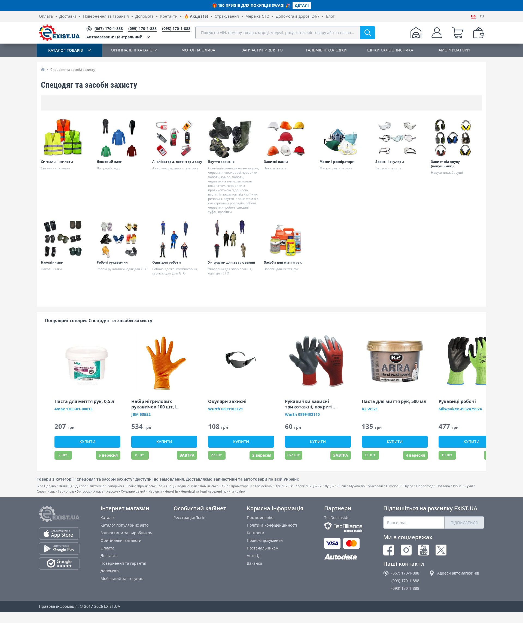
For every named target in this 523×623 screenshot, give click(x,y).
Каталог (108, 517)
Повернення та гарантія (106, 16)
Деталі (302, 5)
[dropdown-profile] (436, 32)
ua (473, 16)
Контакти (169, 16)
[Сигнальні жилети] (66, 138)
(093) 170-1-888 (405, 588)
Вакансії (254, 563)
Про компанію (260, 517)
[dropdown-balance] (478, 32)
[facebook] (388, 550)
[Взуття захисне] (233, 138)
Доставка (68, 16)
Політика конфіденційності (272, 525)
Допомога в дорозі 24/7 (298, 16)
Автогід (253, 555)
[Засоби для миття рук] (289, 238)
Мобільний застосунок (122, 578)
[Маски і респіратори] (345, 138)
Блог (330, 16)
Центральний (114, 36)
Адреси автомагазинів (458, 573)
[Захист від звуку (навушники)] (456, 138)
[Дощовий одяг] (122, 138)
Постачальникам (262, 548)
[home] (43, 69)
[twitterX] (441, 550)
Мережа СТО (257, 16)
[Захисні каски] (289, 138)
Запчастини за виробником (127, 532)
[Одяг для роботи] (177, 238)
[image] (87, 361)
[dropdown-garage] (416, 32)
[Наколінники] (66, 238)
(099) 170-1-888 (405, 580)
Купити (87, 441)
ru (482, 16)
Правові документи (265, 540)
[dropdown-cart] (457, 32)
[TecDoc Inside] (343, 527)
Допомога (144, 16)
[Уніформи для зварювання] (233, 238)
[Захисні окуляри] (401, 138)
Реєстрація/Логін (189, 517)
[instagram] (406, 550)
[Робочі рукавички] (122, 238)
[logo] (59, 33)
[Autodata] (343, 557)
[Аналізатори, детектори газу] (177, 138)
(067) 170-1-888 (405, 573)
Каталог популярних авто (124, 525)
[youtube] (423, 550)
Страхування (227, 16)
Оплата (46, 16)
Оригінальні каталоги (121, 540)
